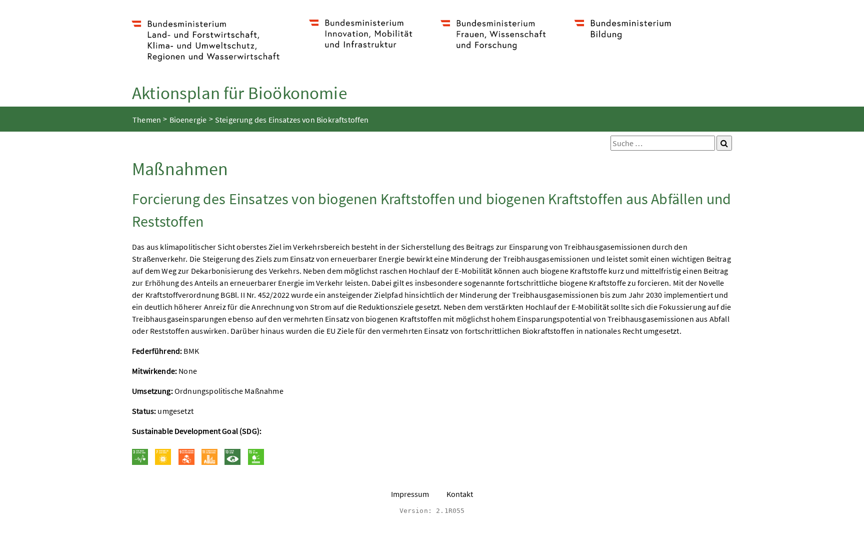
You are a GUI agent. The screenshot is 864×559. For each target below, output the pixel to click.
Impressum (410, 494)
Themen (146, 120)
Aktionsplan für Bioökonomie (239, 93)
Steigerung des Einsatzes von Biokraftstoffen (292, 120)
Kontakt (459, 494)
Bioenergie (188, 120)
